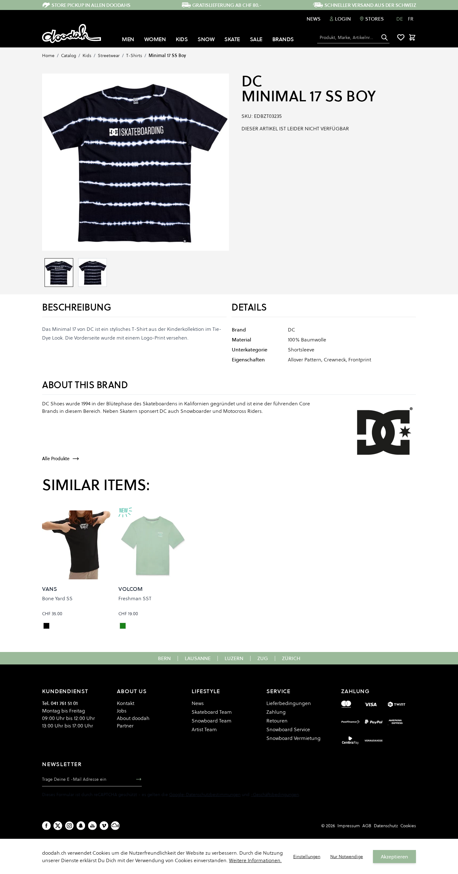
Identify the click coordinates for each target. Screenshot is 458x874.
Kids (87, 55)
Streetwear (109, 55)
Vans (49, 589)
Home (48, 55)
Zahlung (276, 711)
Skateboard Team (212, 711)
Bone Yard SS (57, 598)
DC (251, 81)
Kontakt (125, 703)
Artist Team (204, 729)
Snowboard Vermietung (293, 738)
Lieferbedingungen (288, 703)
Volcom (130, 589)
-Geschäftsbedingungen (275, 794)
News (314, 18)
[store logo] (71, 33)
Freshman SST (134, 598)
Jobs (121, 710)
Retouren (277, 720)
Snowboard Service (288, 729)
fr (410, 18)
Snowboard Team (211, 720)
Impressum (348, 826)
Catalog (68, 55)
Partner (125, 725)
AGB (366, 826)
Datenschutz (386, 826)
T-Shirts (134, 55)
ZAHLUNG (355, 691)
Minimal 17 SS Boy (167, 55)
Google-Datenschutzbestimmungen (205, 794)
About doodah (133, 718)
